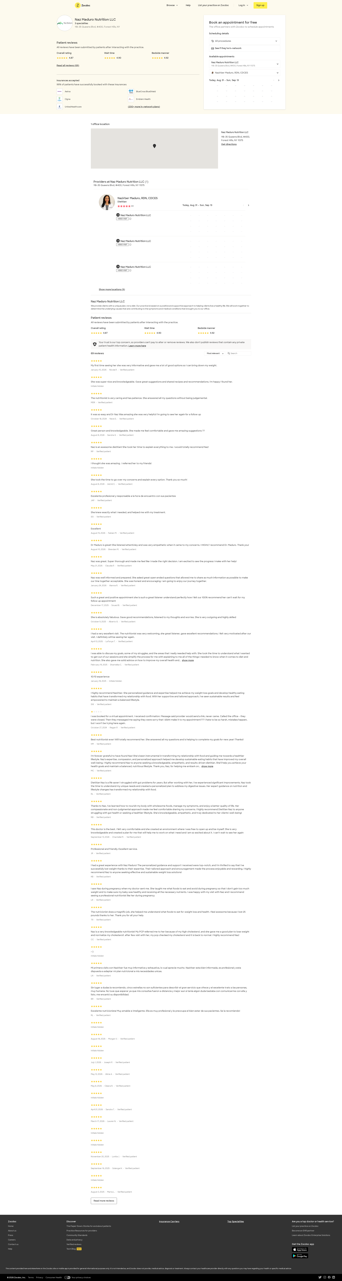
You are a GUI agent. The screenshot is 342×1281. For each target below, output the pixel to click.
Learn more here (137, 345)
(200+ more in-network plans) (144, 106)
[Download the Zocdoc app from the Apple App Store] (313, 1249)
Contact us (13, 1244)
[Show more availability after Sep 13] (278, 80)
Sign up (260, 5)
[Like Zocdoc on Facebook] (329, 1277)
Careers (11, 1240)
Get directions (229, 144)
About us (12, 1230)
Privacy (39, 1277)
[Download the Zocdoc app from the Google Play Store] (313, 1256)
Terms (31, 1277)
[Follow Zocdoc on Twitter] (320, 1277)
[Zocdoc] (82, 5)
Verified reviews (74, 1244)
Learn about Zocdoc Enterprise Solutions (311, 1235)
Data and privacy (74, 1240)
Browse (171, 5)
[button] (154, 146)
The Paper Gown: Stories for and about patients (89, 1226)
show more (188, 660)
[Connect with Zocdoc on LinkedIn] (333, 1277)
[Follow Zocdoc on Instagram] (324, 1277)
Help (188, 5)
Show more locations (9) (112, 289)
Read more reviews (104, 1200)
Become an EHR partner (303, 1230)
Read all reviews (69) (68, 65)
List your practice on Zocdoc (213, 5)
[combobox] (244, 41)
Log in (242, 5)
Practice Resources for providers (82, 1230)
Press (10, 1235)
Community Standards (77, 1235)
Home (10, 1226)
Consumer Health (54, 1277)
